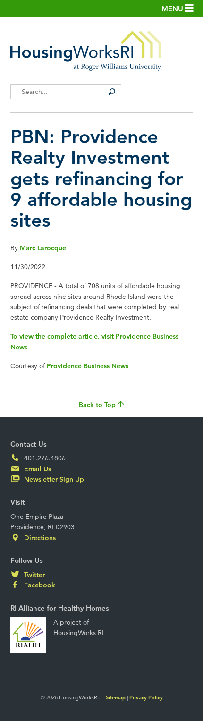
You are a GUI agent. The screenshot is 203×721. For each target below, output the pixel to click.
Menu (173, 8)
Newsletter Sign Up (53, 479)
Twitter (33, 574)
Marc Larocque (43, 248)
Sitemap (116, 697)
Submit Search (111, 91)
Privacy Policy (146, 697)
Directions (39, 538)
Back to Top (98, 404)
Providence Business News (87, 366)
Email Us (36, 469)
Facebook (38, 585)
